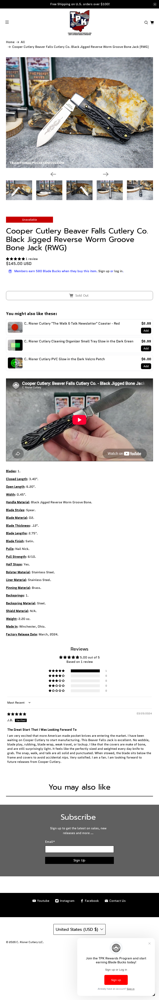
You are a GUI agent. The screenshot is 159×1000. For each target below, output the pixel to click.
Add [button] (146, 331)
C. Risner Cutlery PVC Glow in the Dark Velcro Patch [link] (64, 359)
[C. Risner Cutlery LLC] (79, 22)
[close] (155, 4)
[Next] (106, 174)
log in (118, 271)
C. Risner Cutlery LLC (29, 942)
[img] (16, 714)
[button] (15, 259)
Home (10, 42)
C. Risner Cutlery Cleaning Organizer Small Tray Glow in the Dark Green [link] (78, 341)
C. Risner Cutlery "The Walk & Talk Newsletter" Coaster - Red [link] (72, 323)
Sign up (104, 271)
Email (50, 841)
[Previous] (53, 174)
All (23, 42)
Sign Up (79, 860)
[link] (15, 327)
